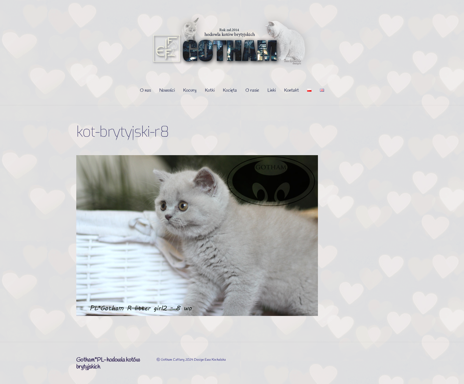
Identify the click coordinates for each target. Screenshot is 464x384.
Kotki (210, 90)
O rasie (252, 90)
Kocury (190, 90)
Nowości (167, 90)
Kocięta (230, 90)
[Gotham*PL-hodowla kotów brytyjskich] (232, 65)
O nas (145, 90)
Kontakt (291, 90)
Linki (271, 90)
